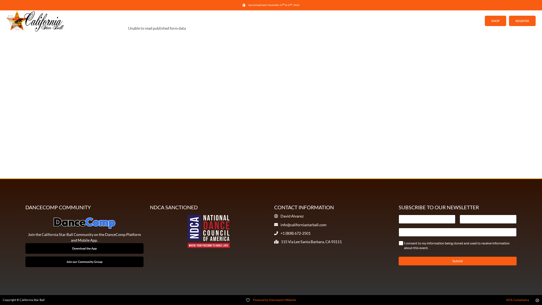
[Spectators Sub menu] (330, 21)
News (213, 21)
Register (522, 21)
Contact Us (347, 21)
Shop (495, 21)
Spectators (315, 21)
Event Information (241, 21)
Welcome (192, 21)
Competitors (281, 21)
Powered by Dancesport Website (274, 300)
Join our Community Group (84, 261)
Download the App (84, 248)
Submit (457, 261)
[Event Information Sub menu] (263, 21)
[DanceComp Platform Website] (84, 223)
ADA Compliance (517, 300)
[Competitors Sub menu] (297, 21)
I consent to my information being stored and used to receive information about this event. (460, 245)
